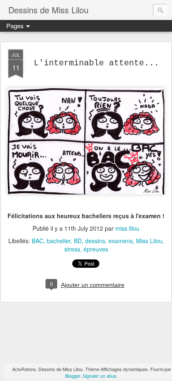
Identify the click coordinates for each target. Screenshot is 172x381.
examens (121, 241)
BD (78, 241)
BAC (37, 241)
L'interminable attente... (96, 63)
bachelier (59, 241)
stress (72, 249)
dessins (95, 241)
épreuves (95, 249)
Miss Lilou (149, 241)
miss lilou (127, 228)
